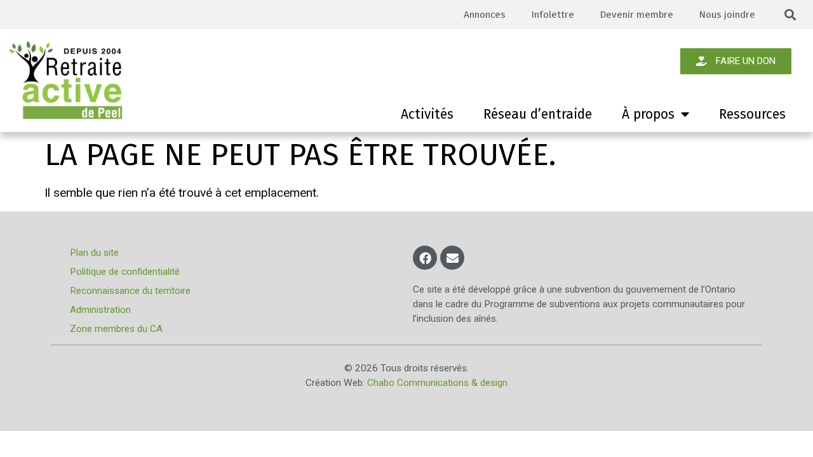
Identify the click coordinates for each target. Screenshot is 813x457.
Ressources (752, 114)
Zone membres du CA (116, 328)
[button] (790, 14)
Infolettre (552, 14)
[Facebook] (425, 258)
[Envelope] (452, 258)
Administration (100, 309)
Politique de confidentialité (125, 271)
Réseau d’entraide (537, 114)
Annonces (485, 14)
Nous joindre (727, 14)
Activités (427, 114)
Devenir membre (636, 14)
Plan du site (94, 252)
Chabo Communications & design (437, 382)
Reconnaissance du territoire (130, 290)
